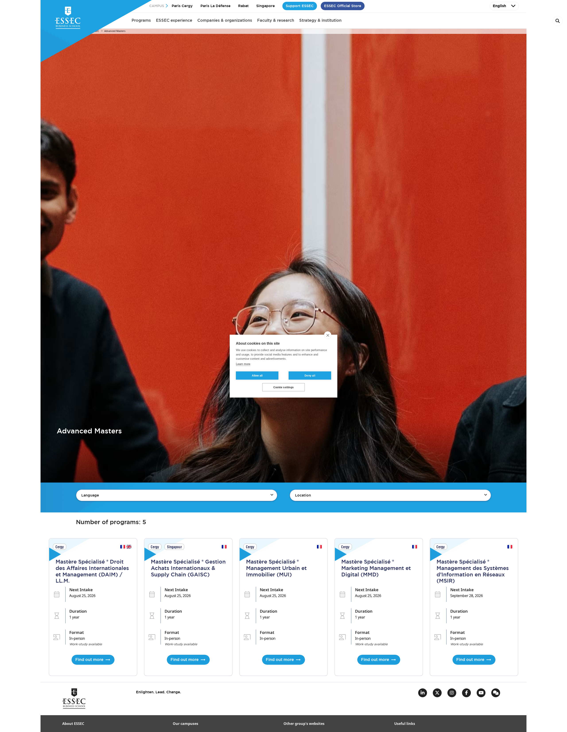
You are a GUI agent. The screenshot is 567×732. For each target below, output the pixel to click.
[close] (327, 335)
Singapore (265, 6)
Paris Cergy (182, 6)
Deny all (310, 375)
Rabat (243, 6)
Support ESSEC (300, 6)
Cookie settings (283, 387)
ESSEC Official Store (342, 6)
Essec (95, 31)
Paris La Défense (215, 6)
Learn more (243, 363)
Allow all (257, 375)
